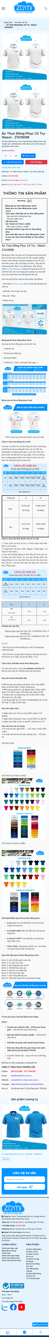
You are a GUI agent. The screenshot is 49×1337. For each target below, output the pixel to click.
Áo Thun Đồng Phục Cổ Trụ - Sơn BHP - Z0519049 (22, 1154)
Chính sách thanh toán (11, 1258)
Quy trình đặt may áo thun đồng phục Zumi (25, 234)
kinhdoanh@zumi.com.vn (17, 180)
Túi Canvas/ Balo (33, 1278)
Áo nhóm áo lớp (32, 1259)
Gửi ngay (22, 1187)
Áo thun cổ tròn (32, 1254)
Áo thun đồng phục (34, 1249)
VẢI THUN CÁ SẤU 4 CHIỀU (17, 226)
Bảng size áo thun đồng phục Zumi (21, 208)
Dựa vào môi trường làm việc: (19, 216)
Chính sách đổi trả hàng (11, 1260)
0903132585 (13, 176)
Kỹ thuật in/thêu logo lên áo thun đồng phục (23, 230)
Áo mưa (29, 1266)
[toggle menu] (3, 8)
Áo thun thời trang (33, 1273)
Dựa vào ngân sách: (14, 219)
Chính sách (6, 1253)
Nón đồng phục (32, 1269)
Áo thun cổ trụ (17, 284)
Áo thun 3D (30, 1276)
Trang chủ (8, 22)
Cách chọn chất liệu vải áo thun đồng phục (24, 213)
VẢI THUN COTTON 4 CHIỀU (18, 224)
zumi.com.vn (33, 1080)
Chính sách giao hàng (10, 1256)
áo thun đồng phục (14, 269)
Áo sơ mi (29, 1256)
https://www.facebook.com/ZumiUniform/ (27, 1084)
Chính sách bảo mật (10, 1248)
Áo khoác (30, 1261)
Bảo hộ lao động (33, 1264)
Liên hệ (6, 1159)
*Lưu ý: (8, 211)
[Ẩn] (29, 201)
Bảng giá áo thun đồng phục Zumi (20, 206)
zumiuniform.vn (17, 1080)
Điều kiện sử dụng (9, 1251)
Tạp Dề (29, 1271)
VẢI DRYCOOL (11, 221)
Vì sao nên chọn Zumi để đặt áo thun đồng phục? (24, 238)
